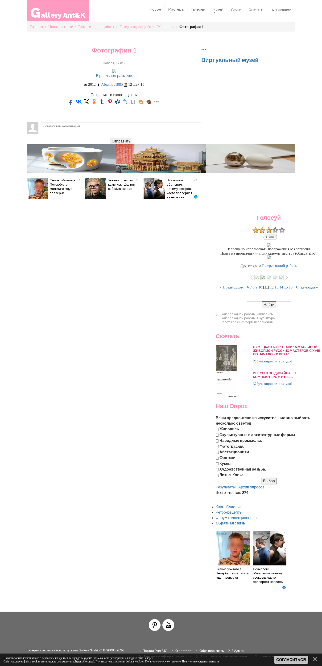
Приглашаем (280, 9)
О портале (183, 651)
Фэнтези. (227, 457)
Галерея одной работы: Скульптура (247, 318)
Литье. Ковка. (231, 474)
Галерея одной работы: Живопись (246, 314)
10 (260, 287)
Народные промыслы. (240, 440)
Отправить (121, 141)
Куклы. (225, 463)
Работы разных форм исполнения (246, 322)
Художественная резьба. (242, 469)
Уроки (236, 9)
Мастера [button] (176, 9)
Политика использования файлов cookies (119, 661)
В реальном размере (114, 75)
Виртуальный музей (230, 59)
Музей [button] (218, 9)
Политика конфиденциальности (200, 661)
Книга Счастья (228, 506)
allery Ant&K (57, 12)
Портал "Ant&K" (155, 651)
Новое (155, 9)
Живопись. (229, 428)
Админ (239, 651)
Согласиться (291, 660)
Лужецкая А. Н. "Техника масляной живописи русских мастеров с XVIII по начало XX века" (286, 350)
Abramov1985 (112, 84)
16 (291, 287)
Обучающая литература (272, 361)
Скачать (256, 9)
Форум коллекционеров (236, 517)
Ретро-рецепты (229, 512)
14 (281, 287)
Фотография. (231, 446)
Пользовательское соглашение (163, 661)
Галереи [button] (198, 9)
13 (276, 287)
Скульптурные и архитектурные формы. (257, 434)
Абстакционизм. (234, 452)
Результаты (226, 487)
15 (286, 287)
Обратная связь (211, 651)
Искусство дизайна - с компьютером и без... (274, 374)
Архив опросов (251, 487)
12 (272, 287)
